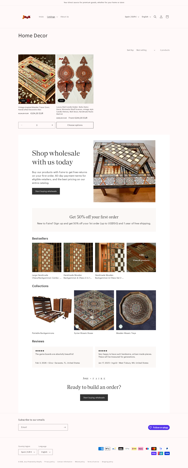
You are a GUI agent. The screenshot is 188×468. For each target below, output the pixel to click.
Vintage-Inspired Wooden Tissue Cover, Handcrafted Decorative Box (34, 108)
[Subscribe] (65, 427)
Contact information (64, 462)
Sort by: (130, 50)
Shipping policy (107, 462)
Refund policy (80, 462)
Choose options (75, 125)
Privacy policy (49, 462)
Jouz (25, 462)
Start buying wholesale (46, 191)
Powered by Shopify (35, 462)
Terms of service (93, 462)
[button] (52, 17)
